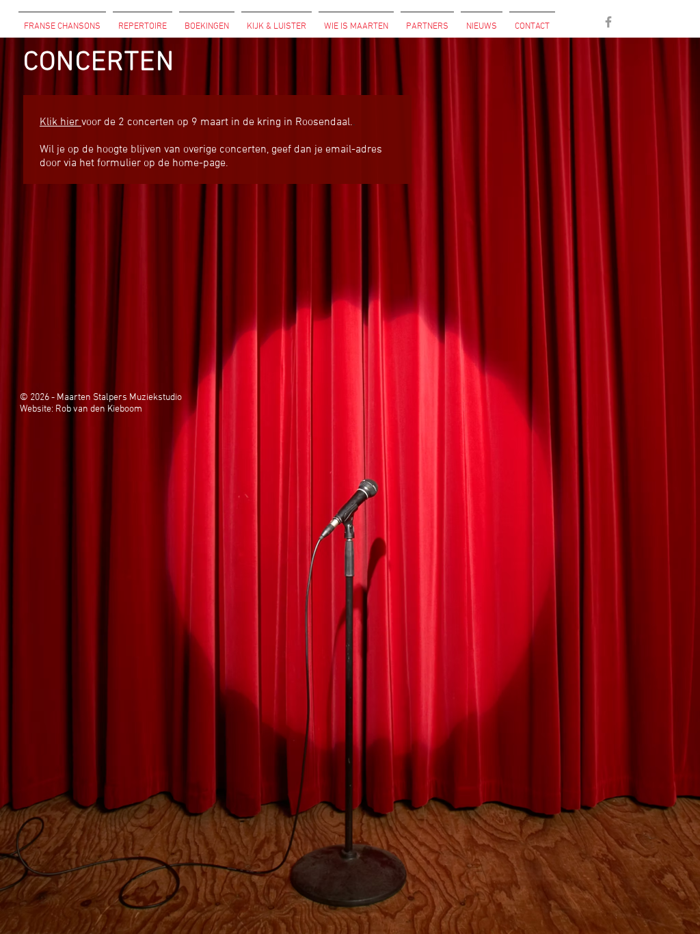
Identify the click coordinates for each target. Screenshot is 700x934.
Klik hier (60, 122)
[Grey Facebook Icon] (608, 21)
